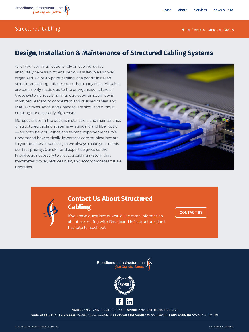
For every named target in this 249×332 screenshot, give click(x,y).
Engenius (218, 326)
